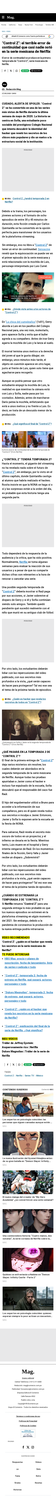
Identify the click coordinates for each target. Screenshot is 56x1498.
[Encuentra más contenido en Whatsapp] (17, 70)
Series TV (29, 1075)
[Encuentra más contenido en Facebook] (5, 70)
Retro (38, 1476)
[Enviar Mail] (3, 89)
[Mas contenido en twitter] (28, 1447)
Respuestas (17, 1462)
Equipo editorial (28, 1378)
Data (38, 1469)
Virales (17, 1483)
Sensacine (44, 249)
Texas (20, 25)
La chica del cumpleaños (20, 321)
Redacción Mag (13, 89)
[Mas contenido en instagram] (32, 1447)
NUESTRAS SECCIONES (28, 1456)
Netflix (19, 1075)
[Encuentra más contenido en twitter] (11, 70)
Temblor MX (49, 25)
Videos (38, 1462)
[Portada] (28, 1376)
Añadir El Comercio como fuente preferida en (28, 36)
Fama (17, 1476)
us (17, 1469)
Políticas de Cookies (28, 1426)
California (12, 25)
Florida (3, 25)
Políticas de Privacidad (28, 1421)
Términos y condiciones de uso (28, 1416)
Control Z (9, 1075)
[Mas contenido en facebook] (23, 1447)
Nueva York (29, 25)
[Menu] (4, 17)
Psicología (39, 25)
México (39, 1075)
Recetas (38, 1483)
